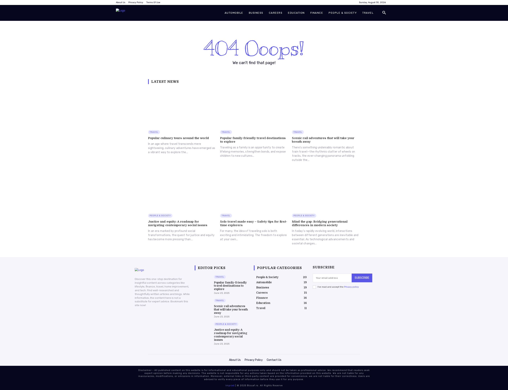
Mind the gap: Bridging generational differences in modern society (319, 223)
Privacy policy (351, 287)
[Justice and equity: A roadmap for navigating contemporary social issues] (182, 190)
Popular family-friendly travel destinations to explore (230, 286)
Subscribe (362, 278)
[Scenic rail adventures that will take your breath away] (326, 107)
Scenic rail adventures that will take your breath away (231, 309)
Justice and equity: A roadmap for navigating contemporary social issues (177, 223)
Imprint (230, 385)
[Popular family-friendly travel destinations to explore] (254, 107)
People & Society (160, 215)
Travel (154, 132)
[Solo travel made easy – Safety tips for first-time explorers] (254, 190)
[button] (384, 13)
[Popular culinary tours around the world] (182, 107)
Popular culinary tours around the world (178, 138)
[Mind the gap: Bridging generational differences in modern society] (326, 190)
